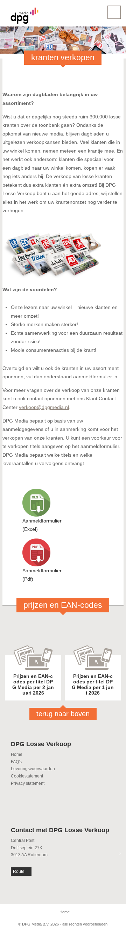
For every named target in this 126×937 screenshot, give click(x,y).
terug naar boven (63, 714)
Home (16, 754)
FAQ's (16, 761)
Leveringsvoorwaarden (33, 768)
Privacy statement (27, 783)
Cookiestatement (27, 776)
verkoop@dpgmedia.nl (44, 407)
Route (18, 871)
